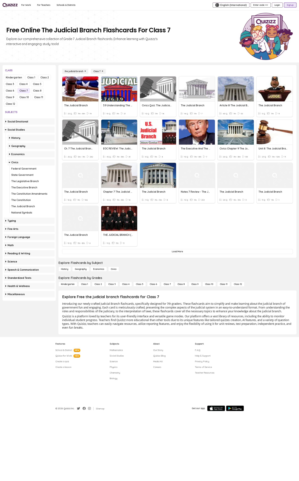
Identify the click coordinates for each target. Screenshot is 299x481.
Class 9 (10, 97)
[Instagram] (89, 408)
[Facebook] (84, 408)
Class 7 (23, 90)
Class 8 (37, 90)
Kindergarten (14, 77)
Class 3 (10, 84)
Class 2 (44, 77)
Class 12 (10, 103)
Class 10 (24, 97)
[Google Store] (235, 408)
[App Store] (216, 408)
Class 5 (37, 84)
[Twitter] (78, 408)
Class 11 (38, 97)
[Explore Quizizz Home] (10, 5)
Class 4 (23, 84)
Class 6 (10, 90)
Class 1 (31, 77)
